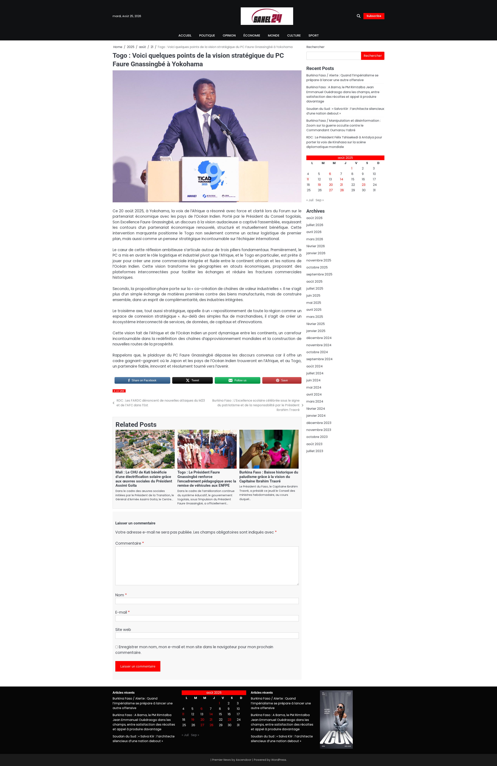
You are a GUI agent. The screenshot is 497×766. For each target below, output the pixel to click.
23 (363, 185)
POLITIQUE (207, 35)
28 (342, 190)
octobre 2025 (317, 267)
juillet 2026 (314, 225)
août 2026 (314, 218)
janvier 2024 (316, 415)
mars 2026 (314, 239)
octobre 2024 (317, 352)
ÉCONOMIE (251, 35)
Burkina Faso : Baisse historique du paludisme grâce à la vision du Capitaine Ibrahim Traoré (268, 476)
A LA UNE (119, 390)
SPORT (313, 35)
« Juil (309, 200)
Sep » (320, 200)
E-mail (122, 612)
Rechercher (315, 47)
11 (308, 179)
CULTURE (294, 35)
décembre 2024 (319, 338)
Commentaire (129, 543)
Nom (121, 595)
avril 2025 (313, 309)
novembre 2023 (318, 430)
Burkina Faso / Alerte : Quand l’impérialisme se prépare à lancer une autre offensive (342, 77)
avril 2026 (313, 232)
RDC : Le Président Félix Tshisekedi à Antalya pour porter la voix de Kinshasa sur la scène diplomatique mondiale (344, 142)
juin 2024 (313, 380)
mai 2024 (313, 387)
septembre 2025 (319, 274)
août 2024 (314, 366)
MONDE (273, 35)
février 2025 (315, 324)
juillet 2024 (314, 373)
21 (341, 185)
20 (331, 185)
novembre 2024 (318, 345)
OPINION (229, 35)
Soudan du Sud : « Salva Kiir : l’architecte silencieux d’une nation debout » (144, 738)
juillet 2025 (314, 288)
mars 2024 (314, 401)
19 (319, 185)
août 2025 (314, 281)
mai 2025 (313, 302)
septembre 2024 (319, 359)
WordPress (278, 760)
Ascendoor (243, 760)
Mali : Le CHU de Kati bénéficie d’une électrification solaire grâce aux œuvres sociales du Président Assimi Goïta (144, 479)
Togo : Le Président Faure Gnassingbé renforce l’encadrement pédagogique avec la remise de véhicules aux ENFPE (206, 479)
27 (331, 190)
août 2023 (314, 444)
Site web (123, 629)
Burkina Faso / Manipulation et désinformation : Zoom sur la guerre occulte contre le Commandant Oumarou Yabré (343, 125)
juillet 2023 (314, 451)
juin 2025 (313, 295)
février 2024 (315, 408)
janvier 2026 (315, 253)
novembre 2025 (318, 260)
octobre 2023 (317, 437)
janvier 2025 (315, 331)
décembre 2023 (318, 423)
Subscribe (374, 16)
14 (341, 179)
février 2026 (315, 246)
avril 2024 (314, 394)
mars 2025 (314, 316)
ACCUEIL (184, 35)
